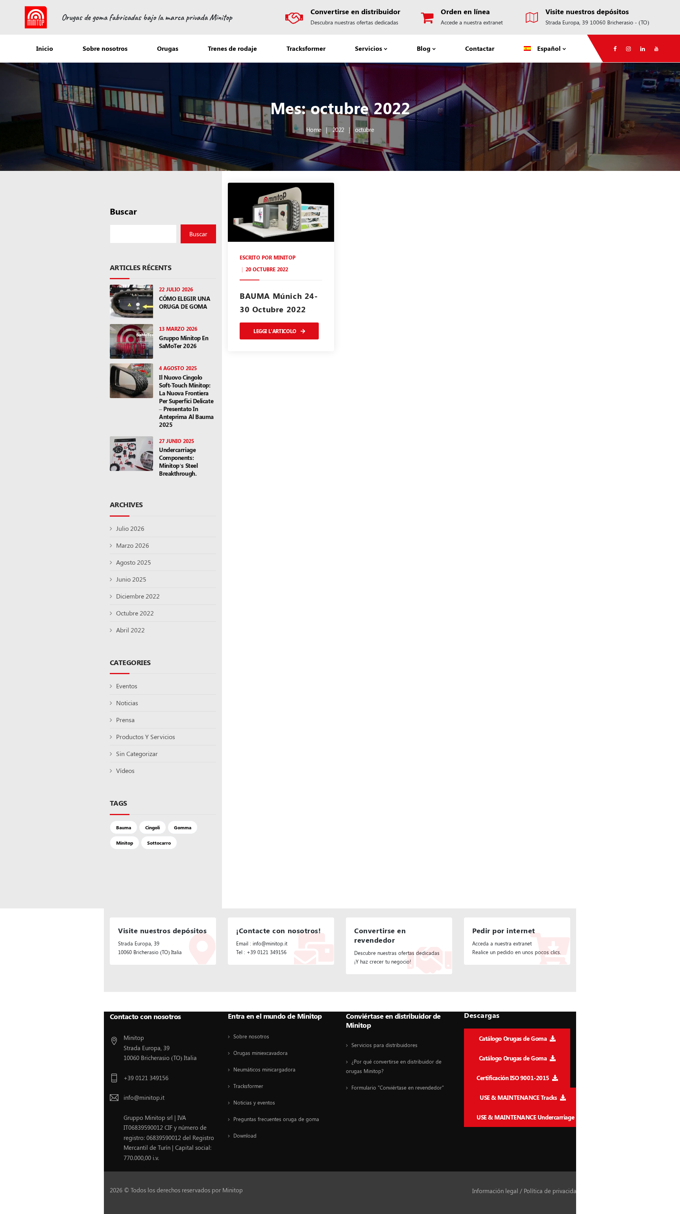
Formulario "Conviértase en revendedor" (397, 1087)
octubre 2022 (135, 613)
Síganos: (123, 1002)
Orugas (167, 48)
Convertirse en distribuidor (355, 11)
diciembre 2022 (138, 596)
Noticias (127, 703)
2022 (338, 129)
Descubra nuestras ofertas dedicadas (354, 22)
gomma (182, 827)
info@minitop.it (144, 1097)
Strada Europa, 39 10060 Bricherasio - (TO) (597, 22)
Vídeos (125, 770)
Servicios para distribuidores (384, 1045)
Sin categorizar (137, 753)
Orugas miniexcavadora (260, 1052)
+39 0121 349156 (146, 1078)
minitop (284, 257)
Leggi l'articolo (275, 331)
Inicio (44, 48)
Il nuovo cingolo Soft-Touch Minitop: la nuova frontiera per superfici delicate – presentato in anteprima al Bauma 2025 (186, 400)
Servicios (368, 48)
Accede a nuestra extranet (472, 22)
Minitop (124, 843)
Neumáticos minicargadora (264, 1069)
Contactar (479, 48)
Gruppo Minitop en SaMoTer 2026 (183, 342)
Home (314, 129)
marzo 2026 (132, 545)
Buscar (123, 211)
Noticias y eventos (254, 1102)
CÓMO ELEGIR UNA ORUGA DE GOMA (184, 302)
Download (245, 1135)
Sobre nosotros (105, 48)
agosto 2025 (133, 562)
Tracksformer (305, 48)
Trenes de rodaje (232, 48)
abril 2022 (130, 630)
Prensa (125, 719)
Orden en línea (465, 11)
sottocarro (159, 843)
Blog (424, 48)
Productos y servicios (145, 736)
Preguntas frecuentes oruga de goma (276, 1119)
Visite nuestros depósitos (587, 11)
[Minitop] (36, 17)
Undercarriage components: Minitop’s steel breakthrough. (178, 461)
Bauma (123, 827)
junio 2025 (131, 579)
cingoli (152, 827)
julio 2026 (130, 528)
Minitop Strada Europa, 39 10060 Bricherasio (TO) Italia (160, 1048)
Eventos (126, 686)
